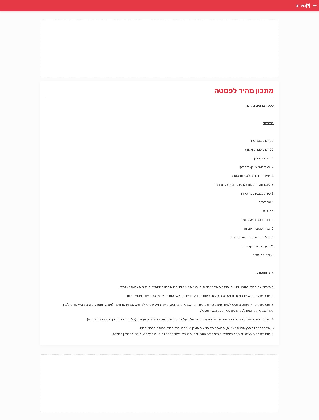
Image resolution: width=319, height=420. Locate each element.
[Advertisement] (159, 48)
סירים (301, 5)
